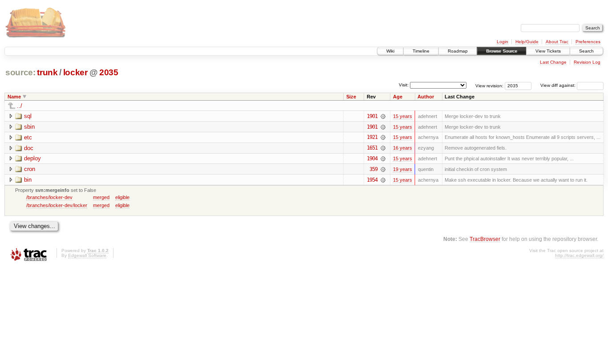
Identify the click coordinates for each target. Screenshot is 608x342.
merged (101, 197)
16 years (402, 148)
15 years (402, 116)
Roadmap (458, 51)
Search (586, 51)
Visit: (404, 84)
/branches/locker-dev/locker (56, 205)
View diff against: (558, 85)
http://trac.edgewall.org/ (579, 255)
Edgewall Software (87, 255)
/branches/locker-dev (49, 197)
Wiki (390, 51)
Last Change (553, 62)
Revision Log (587, 62)
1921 (372, 137)
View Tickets (548, 51)
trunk (47, 72)
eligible (122, 197)
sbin (29, 126)
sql (28, 116)
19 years (402, 169)
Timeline (421, 51)
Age (397, 96)
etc (28, 137)
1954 (372, 180)
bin (28, 179)
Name (14, 96)
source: (20, 72)
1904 (372, 158)
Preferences (588, 41)
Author (425, 96)
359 (373, 169)
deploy (32, 158)
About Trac (557, 41)
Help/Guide (527, 41)
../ (19, 105)
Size (351, 96)
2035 (108, 72)
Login (502, 41)
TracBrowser (485, 239)
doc (28, 148)
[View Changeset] (383, 116)
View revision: (489, 85)
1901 (372, 116)
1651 (372, 148)
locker (75, 72)
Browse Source (501, 51)
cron (29, 169)
